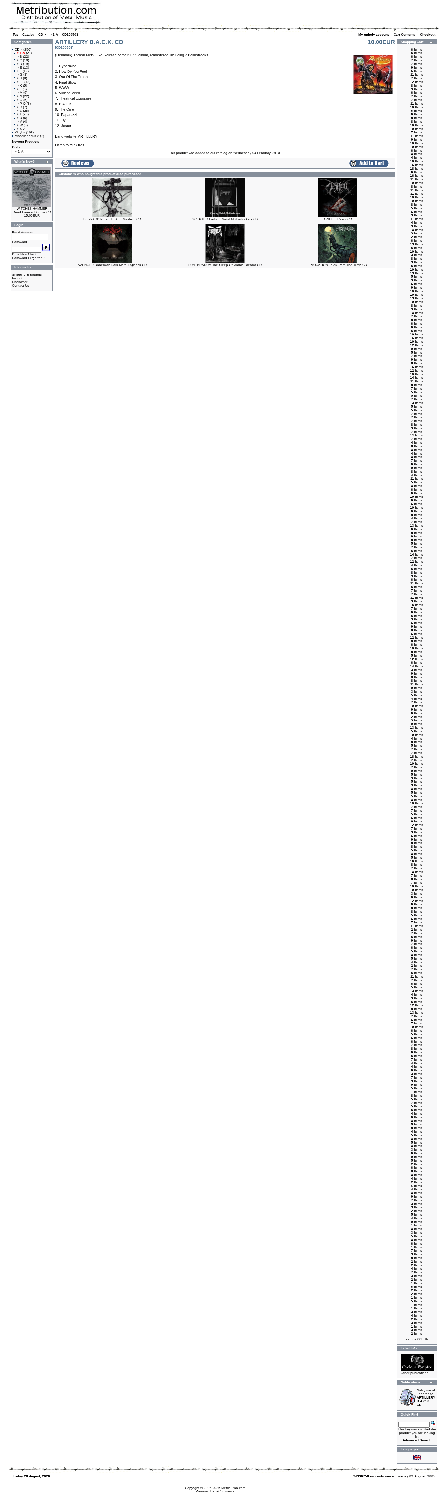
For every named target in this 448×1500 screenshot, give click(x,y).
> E (19, 67)
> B (19, 56)
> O (19, 100)
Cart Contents (405, 34)
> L (19, 89)
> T (19, 114)
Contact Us (20, 285)
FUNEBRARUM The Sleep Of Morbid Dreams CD (225, 265)
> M (19, 92)
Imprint (17, 278)
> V (19, 121)
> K (19, 85)
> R (19, 107)
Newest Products (25, 141)
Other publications (414, 1373)
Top (15, 34)
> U (19, 118)
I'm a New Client (24, 254)
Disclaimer (19, 282)
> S (19, 110)
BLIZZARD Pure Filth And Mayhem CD (112, 219)
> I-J (20, 82)
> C (19, 60)
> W (20, 125)
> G (19, 74)
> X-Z (21, 129)
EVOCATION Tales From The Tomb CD (338, 265)
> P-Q (21, 103)
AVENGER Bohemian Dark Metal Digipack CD (112, 265)
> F (19, 71)
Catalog (28, 34)
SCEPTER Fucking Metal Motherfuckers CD (225, 219)
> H (19, 78)
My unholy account (374, 34)
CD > (42, 34)
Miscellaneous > (27, 136)
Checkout (428, 34)
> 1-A (54, 34)
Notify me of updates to (426, 1398)
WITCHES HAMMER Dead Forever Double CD (32, 210)
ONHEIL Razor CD (338, 219)
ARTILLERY (87, 136)
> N (19, 96)
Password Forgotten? (28, 258)
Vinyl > (20, 132)
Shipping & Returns (27, 274)
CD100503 (70, 34)
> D (19, 64)
